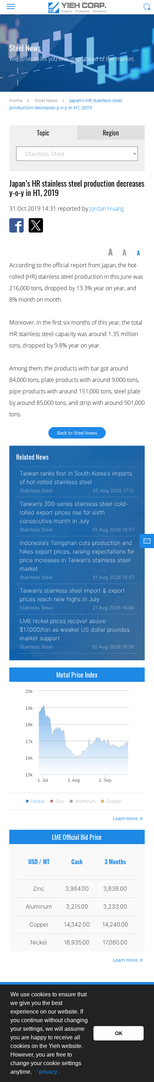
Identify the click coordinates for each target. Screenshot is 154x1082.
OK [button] (118, 1033)
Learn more (125, 818)
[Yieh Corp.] (77, 8)
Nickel (38, 801)
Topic (43, 132)
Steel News (46, 100)
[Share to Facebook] (16, 225)
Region (111, 132)
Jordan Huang (107, 208)
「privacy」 (48, 1072)
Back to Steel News (77, 433)
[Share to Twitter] (36, 225)
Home (16, 100)
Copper (114, 801)
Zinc (60, 801)
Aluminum (85, 801)
